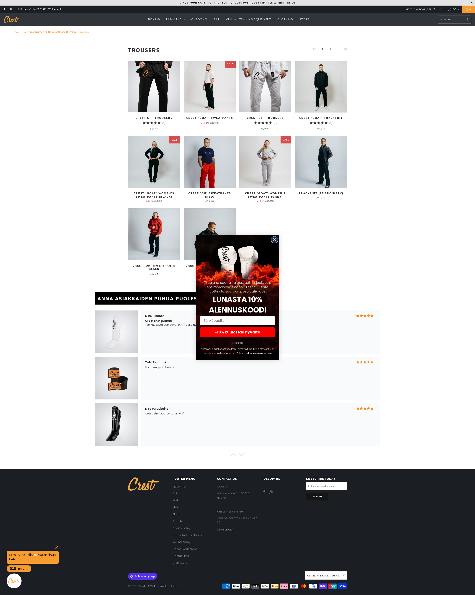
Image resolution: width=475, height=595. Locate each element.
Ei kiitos (237, 343)
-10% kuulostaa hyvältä (237, 332)
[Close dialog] (274, 240)
